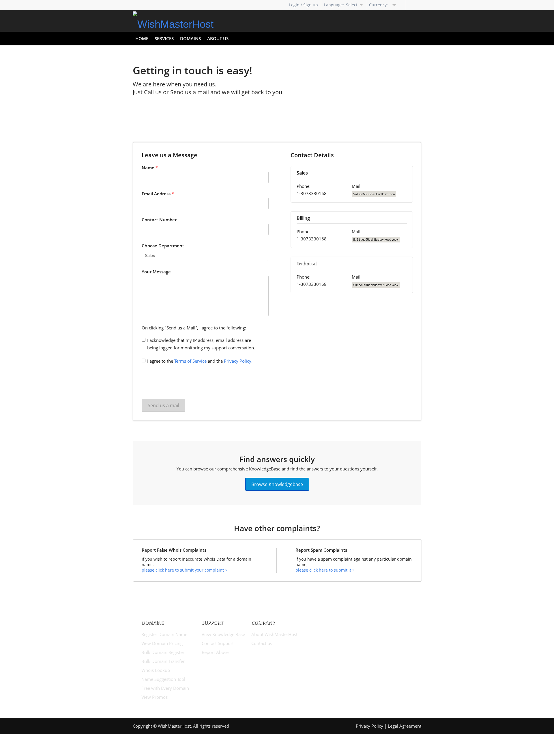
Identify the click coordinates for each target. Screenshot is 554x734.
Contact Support (218, 643)
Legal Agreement (404, 726)
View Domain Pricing (162, 643)
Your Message (156, 272)
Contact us (261, 643)
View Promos (154, 697)
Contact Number (159, 220)
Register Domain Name (164, 634)
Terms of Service (190, 361)
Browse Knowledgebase (277, 484)
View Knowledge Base (223, 634)
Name (150, 167)
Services (164, 38)
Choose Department (163, 246)
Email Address (158, 194)
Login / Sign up (303, 5)
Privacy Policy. (238, 361)
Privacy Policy (369, 726)
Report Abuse (215, 652)
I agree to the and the (199, 361)
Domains (190, 38)
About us (218, 38)
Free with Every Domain (165, 688)
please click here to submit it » (324, 570)
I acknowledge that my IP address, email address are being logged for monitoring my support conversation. (201, 344)
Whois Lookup (155, 670)
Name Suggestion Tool (163, 679)
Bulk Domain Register (162, 652)
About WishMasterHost (274, 634)
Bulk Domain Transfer (163, 661)
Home (141, 38)
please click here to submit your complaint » (184, 570)
